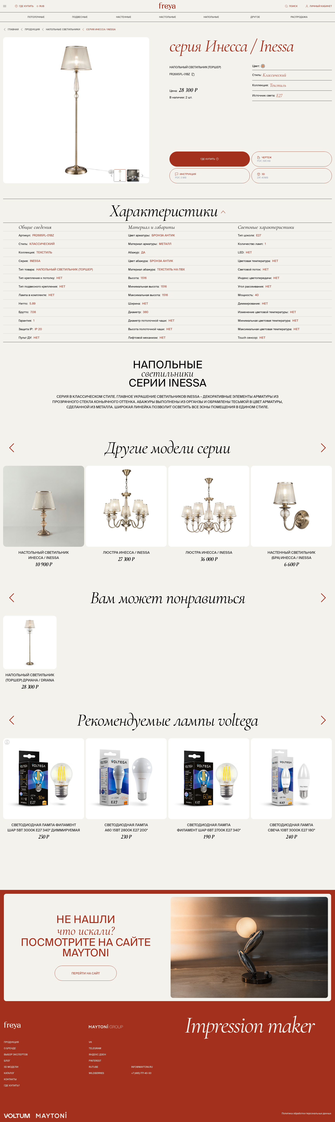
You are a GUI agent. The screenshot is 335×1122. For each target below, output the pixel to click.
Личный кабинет (321, 6)
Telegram (95, 1048)
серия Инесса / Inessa (231, 45)
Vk (90, 1042)
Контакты (10, 1079)
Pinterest (95, 1060)
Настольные (167, 17)
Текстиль (278, 85)
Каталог (9, 1073)
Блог (7, 1060)
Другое (255, 17)
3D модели (11, 1067)
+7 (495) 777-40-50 (141, 1073)
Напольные (211, 17)
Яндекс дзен (97, 1054)
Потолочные (36, 17)
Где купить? (12, 1085)
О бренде (10, 1048)
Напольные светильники (63, 29)
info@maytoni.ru (142, 1067)
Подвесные (80, 17)
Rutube (93, 1067)
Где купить (26, 6)
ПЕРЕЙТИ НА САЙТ (86, 973)
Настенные (123, 17)
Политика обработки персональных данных (306, 1113)
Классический (274, 75)
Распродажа (299, 17)
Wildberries (96, 1073)
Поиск (293, 6)
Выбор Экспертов (16, 1054)
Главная (13, 29)
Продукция (32, 29)
